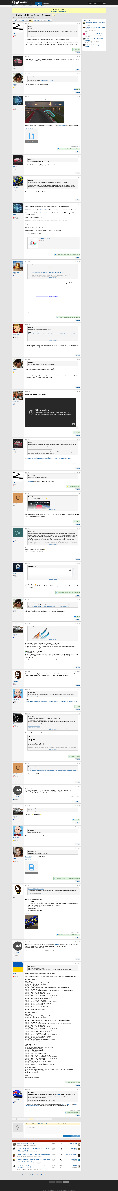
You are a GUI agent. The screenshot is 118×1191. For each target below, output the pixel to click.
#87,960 (78, 1089)
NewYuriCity (31, 809)
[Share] (75, 23)
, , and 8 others (70, 148)
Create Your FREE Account (58, 11)
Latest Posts (87, 20)
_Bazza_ (30, 627)
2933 (34, 20)
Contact (40, 1185)
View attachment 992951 (34, 334)
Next (49, 20)
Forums (38, 3)
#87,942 (78, 439)
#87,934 (78, 96)
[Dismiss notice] (104, 10)
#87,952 (78, 763)
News (32, 3)
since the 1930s (65, 1104)
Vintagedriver (20, 1145)
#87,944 (78, 493)
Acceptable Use (71, 1185)
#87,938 (78, 261)
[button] (41, 3)
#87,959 (78, 963)
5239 (45, 20)
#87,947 (78, 599)
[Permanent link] (47, 394)
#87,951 (78, 713)
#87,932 (78, 56)
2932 (30, 20)
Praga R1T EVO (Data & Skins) (36, 889)
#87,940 (78, 359)
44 (39, 1156)
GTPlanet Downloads (42, 1123)
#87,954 (78, 805)
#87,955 (78, 827)
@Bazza (57, 944)
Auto (66, 1182)
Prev (15, 20)
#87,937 (78, 204)
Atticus (30, 180)
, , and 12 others (69, 934)
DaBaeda (30, 327)
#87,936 (78, 177)
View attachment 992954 (69, 334)
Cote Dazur (74, 1167)
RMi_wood (31, 966)
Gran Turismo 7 (88, 36)
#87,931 (78, 23)
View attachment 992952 (46, 334)
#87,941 (78, 391)
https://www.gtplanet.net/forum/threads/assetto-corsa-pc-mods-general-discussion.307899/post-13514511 (52, 701)
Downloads (46, 3)
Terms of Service (60, 1185)
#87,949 (78, 671)
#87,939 (78, 324)
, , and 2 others (69, 317)
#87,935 (78, 156)
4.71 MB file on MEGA (44, 238)
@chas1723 (28, 857)
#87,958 (78, 941)
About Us (46, 1185)
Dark (59, 1182)
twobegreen (31, 767)
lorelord (30, 159)
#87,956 (78, 848)
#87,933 (78, 73)
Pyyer (29, 265)
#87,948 (78, 623)
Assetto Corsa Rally (31, 1162)
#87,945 (78, 528)
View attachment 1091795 (47, 80)
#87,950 (78, 689)
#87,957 (78, 885)
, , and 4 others (69, 592)
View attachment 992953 (57, 334)
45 (41, 1156)
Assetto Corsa (33, 1145)
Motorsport (87, 25)
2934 (38, 20)
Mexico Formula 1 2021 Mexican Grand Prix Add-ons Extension (48, 272)
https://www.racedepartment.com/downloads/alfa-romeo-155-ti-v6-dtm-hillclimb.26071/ (49, 458)
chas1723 (30, 692)
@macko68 (62, 125)
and (75, 486)
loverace (30, 26)
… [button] (19, 20)
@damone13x (43, 209)
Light (53, 1182)
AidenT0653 (31, 566)
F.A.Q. (52, 1185)
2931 (27, 20)
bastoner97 (31, 475)
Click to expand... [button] (53, 277)
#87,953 (78, 786)
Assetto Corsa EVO (33, 1151)
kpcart (75, 1149)
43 (37, 1156)
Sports (86, 31)
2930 (23, 20)
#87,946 (78, 563)
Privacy (78, 1185)
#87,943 (78, 472)
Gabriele (30, 77)
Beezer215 (74, 1156)
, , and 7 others (68, 878)
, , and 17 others (69, 254)
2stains (30, 716)
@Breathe (30, 481)
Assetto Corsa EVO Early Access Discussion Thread (33, 1155)
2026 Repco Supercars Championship (95, 22)
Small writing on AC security (26, 1143)
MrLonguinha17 (32, 531)
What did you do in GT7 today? (93, 33)
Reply (78, 52)
